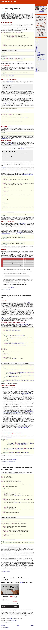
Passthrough (8, 461)
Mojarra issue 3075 (18, 170)
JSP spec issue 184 (7, 103)
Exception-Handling (41, 20)
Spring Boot (43, 30)
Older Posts (32, 625)
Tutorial (45, 31)
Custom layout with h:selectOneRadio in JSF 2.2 (41, 55)
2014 (36, 63)
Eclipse (45, 19)
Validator (42, 33)
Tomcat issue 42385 (10, 81)
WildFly (43, 35)
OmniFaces (21, 582)
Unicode (37, 32)
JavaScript (37, 22)
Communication (41, 16)
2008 (36, 69)
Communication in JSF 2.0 (6, 138)
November (38, 52)
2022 (36, 44)
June (37, 61)
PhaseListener (38, 27)
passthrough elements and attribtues (22, 324)
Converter (45, 17)
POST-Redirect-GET (43, 27)
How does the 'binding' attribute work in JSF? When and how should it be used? (18, 412)
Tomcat (8, 289)
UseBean (45, 32)
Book (4, 622)
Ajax (41, 15)
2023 (36, 43)
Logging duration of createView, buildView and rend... (42, 57)
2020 (36, 46)
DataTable (37, 18)
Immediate (43, 21)
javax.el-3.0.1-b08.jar (6, 233)
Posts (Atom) (7, 627)
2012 (36, 65)
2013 (36, 64)
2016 (36, 50)
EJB (36, 20)
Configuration (41, 17)
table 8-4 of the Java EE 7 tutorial (27, 393)
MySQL (45, 24)
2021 (36, 45)
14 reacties (15, 287)
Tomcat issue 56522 (21, 223)
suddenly (3, 167)
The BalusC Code (8, 2)
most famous (7, 110)
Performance (8, 571)
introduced (23, 128)
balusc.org (44, 9)
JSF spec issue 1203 (11, 170)
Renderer (38, 28)
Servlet (38, 30)
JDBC (41, 22)
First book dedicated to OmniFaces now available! (41, 59)
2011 (36, 66)
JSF (4, 289)
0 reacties (15, 620)
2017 (36, 49)
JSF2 (6, 289)
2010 (36, 67)
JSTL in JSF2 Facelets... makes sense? (9, 554)
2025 (36, 41)
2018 (36, 48)
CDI (38, 16)
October (38, 53)
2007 (36, 70)
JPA (42, 22)
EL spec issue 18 (27, 170)
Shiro (40, 30)
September (38, 60)
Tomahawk (28, 317)
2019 (36, 47)
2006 (36, 71)
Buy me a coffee (41, 11)
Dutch (40, 19)
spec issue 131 (30, 67)
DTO (38, 19)
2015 (36, 51)
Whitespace (39, 35)
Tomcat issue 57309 (22, 227)
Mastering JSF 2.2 (12, 618)
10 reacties (15, 459)
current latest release (20, 232)
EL (3, 289)
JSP (40, 23)
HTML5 (10, 302)
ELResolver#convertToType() (28, 174)
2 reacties (15, 569)
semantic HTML (27, 302)
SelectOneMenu (39, 29)
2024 (36, 42)
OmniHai (44, 25)
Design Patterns (41, 18)
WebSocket (42, 34)
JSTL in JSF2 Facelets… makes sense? (22, 427)
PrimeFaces (2, 318)
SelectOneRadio (12, 461)
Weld (45, 34)
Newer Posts (3, 625)
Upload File (41, 32)
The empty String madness (10, 9)
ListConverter (9, 437)
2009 (36, 68)
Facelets (45, 20)
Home (18, 625)
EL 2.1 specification (5, 83)
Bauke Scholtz (42, 6)
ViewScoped (38, 34)
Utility (39, 33)
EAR (42, 19)
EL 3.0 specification (23, 148)
